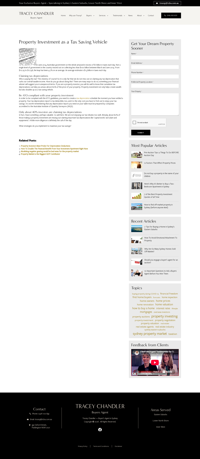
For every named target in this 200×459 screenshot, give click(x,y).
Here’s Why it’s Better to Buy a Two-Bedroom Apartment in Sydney (159, 185)
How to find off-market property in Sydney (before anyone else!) (158, 206)
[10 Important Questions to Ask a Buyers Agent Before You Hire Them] (136, 273)
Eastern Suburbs (160, 414)
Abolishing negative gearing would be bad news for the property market (50, 151)
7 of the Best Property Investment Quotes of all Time (158, 195)
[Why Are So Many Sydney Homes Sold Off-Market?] (136, 251)
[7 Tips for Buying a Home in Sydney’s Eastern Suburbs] (136, 229)
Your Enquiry (136, 91)
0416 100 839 (172, 15)
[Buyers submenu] (93, 15)
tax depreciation (83, 98)
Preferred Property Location (142, 82)
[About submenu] (143, 15)
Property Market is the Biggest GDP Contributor (40, 154)
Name (134, 53)
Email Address (137, 63)
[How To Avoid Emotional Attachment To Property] (136, 240)
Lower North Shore (161, 420)
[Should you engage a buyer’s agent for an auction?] (136, 262)
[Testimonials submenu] (124, 15)
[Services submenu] (107, 15)
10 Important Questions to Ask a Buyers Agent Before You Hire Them (160, 272)
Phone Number (137, 72)
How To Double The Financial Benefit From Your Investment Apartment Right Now (54, 148)
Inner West (160, 426)
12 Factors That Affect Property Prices (160, 163)
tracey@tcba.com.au (169, 3)
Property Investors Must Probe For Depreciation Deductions (45, 145)
